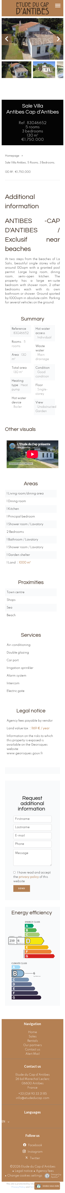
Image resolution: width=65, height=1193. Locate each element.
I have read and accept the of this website (32, 877)
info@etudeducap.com (32, 1098)
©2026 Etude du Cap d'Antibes (32, 1166)
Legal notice (24, 1170)
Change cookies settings (24, 1175)
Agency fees (45, 1170)
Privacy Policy (18, 1187)
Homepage (12, 156)
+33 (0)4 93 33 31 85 (32, 1093)
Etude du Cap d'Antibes (33, 1074)
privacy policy (29, 876)
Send (21, 888)
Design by (56, 1175)
